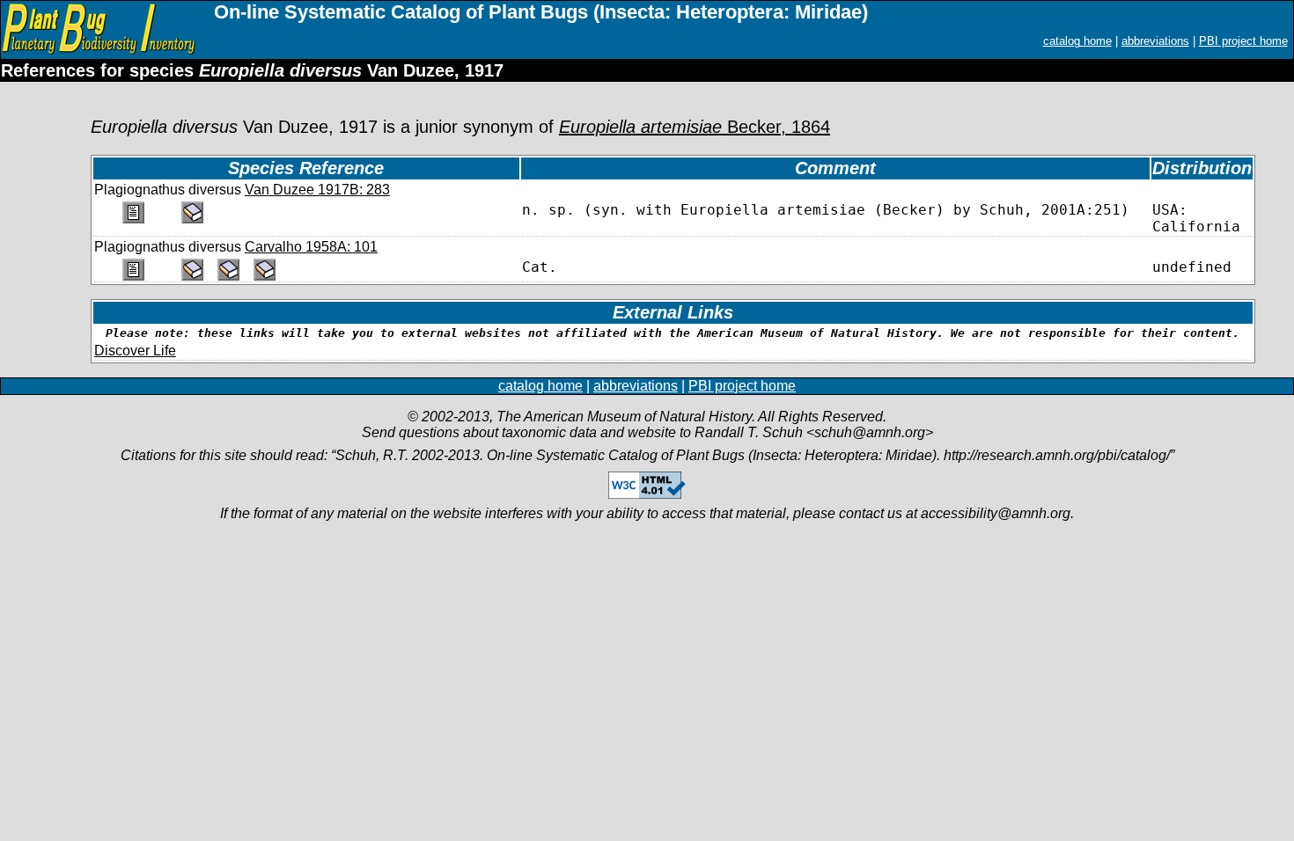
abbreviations (1155, 41)
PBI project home (1243, 41)
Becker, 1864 (694, 126)
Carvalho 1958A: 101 (311, 246)
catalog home (1077, 41)
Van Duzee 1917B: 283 (317, 189)
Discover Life (135, 350)
